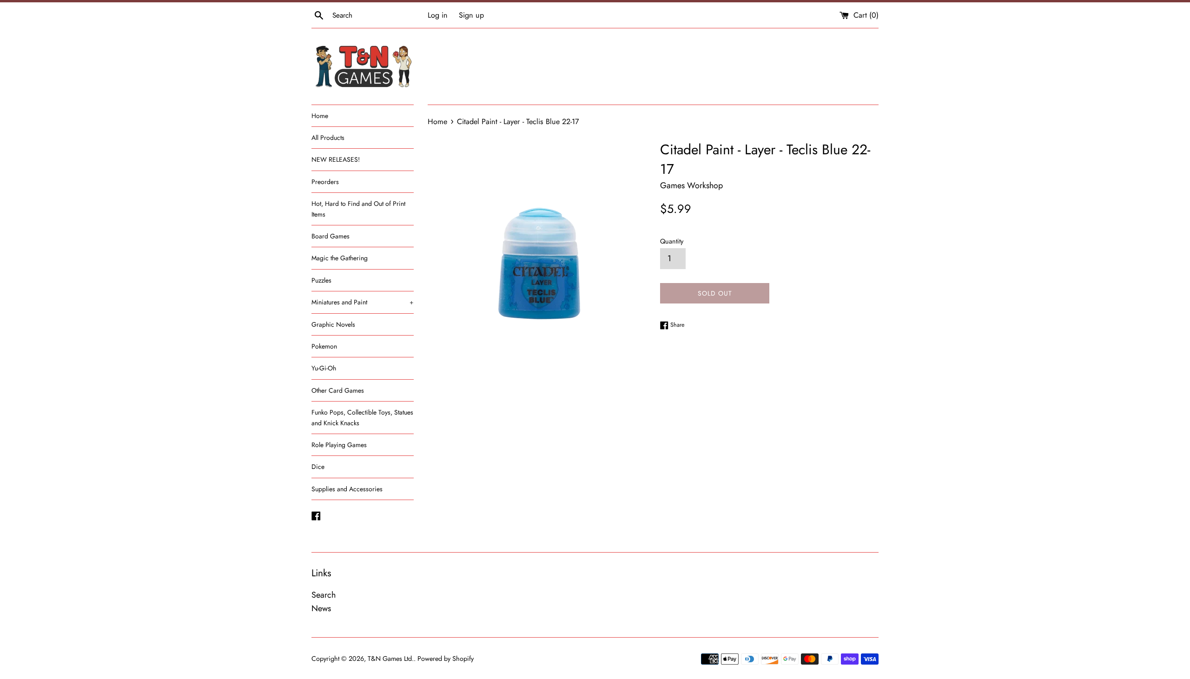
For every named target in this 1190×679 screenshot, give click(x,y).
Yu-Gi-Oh (323, 368)
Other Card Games (337, 390)
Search (323, 595)
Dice (317, 466)
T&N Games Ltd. (391, 658)
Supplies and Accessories (347, 489)
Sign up (471, 15)
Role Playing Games (339, 444)
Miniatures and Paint (362, 302)
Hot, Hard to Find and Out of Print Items (358, 208)
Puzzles (321, 280)
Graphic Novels (333, 324)
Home (319, 115)
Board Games (330, 236)
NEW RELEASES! (335, 159)
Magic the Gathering (339, 258)
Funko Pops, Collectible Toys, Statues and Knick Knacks (362, 417)
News (321, 608)
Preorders (325, 181)
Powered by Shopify (445, 658)
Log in (438, 15)
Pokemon (324, 346)
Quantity (671, 241)
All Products (327, 137)
